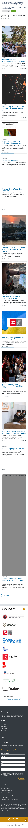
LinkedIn (17, 819)
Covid (23, 117)
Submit (22, 778)
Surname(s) (3, 759)
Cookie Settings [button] (6, 11)
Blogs (23, 68)
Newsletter (9, 819)
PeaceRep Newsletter (8, 750)
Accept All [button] (13, 10)
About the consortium (14, 699)
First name (3, 756)
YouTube (13, 819)
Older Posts (6, 595)
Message (3, 767)
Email (2, 763)
